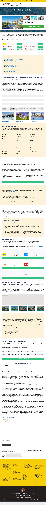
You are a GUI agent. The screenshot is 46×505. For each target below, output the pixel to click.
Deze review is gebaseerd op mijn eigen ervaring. (11, 442)
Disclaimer (23, 495)
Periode (12, 5)
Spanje (25, 472)
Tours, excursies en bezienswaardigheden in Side (13, 68)
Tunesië (25, 479)
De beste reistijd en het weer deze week (11, 69)
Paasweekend (15, 191)
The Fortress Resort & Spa (33, 246)
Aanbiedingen (36, 3)
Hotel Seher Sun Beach (6, 121)
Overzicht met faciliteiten (9, 60)
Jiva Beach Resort (19, 121)
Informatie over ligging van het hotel (11, 66)
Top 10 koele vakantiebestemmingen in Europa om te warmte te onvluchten (17, 476)
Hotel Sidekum (33, 121)
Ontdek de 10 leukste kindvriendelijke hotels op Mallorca (17, 465)
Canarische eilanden (27, 471)
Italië (24, 474)
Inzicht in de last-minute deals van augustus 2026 (13, 64)
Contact (17, 495)
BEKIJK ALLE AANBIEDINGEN (23, 358)
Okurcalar (23, 308)
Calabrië (6, 291)
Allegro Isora (41, 246)
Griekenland (25, 476)
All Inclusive (13, 3)
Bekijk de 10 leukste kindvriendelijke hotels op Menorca (17, 469)
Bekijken (19, 44)
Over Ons (20, 495)
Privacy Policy (28, 495)
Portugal (25, 473)
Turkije (18, 13)
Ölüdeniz (40, 308)
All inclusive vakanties (12, 13)
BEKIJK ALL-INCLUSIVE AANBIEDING (23, 182)
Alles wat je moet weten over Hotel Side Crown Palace (14, 59)
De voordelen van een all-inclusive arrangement (13, 61)
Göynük (31, 308)
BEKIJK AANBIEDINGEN (12, 257)
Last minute (30, 3)
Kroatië (25, 478)
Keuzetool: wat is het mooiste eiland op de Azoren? (16, 472)
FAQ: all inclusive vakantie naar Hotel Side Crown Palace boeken (15, 70)
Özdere (5, 308)
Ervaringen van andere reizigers (10, 71)
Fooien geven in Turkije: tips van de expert (17, 480)
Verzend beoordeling (6, 445)
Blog (17, 5)
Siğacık (10, 291)
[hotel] (12, 22)
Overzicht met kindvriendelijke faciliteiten (12, 63)
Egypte (25, 475)
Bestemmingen (19, 3)
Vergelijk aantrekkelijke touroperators (11, 65)
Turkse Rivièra (22, 13)
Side (27, 13)
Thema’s (24, 3)
